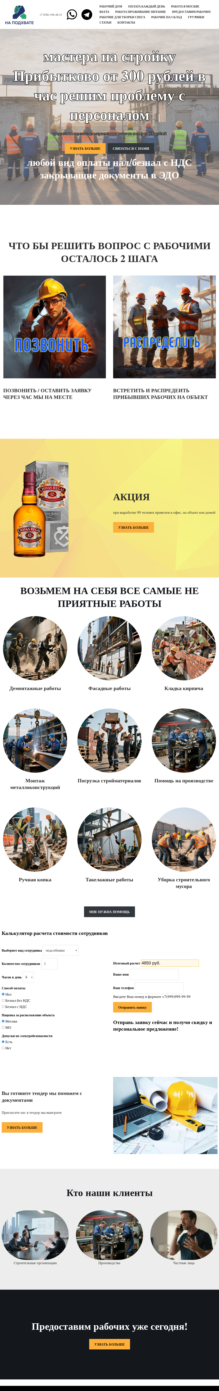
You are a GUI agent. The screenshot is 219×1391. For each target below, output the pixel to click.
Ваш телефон (123, 987)
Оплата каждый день (146, 6)
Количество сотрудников (21, 963)
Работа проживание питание (140, 12)
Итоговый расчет (126, 963)
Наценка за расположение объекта (28, 1014)
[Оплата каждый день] (20, 14)
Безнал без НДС (17, 1000)
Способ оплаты (13, 987)
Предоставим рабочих (191, 12)
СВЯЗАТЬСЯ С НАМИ (131, 148)
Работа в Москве (185, 6)
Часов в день (12, 977)
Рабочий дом (110, 6)
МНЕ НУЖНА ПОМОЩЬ (109, 911)
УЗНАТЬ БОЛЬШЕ (85, 148)
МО (8, 1027)
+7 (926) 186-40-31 (51, 14)
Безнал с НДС (16, 1006)
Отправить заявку (132, 1007)
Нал (8, 994)
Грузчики (196, 17)
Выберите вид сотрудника (22, 950)
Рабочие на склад (166, 17)
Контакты (126, 22)
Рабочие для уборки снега (122, 17)
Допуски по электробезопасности (27, 1035)
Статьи (105, 22)
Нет (8, 1047)
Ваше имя (121, 974)
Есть (8, 1041)
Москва (11, 1021)
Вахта (104, 12)
